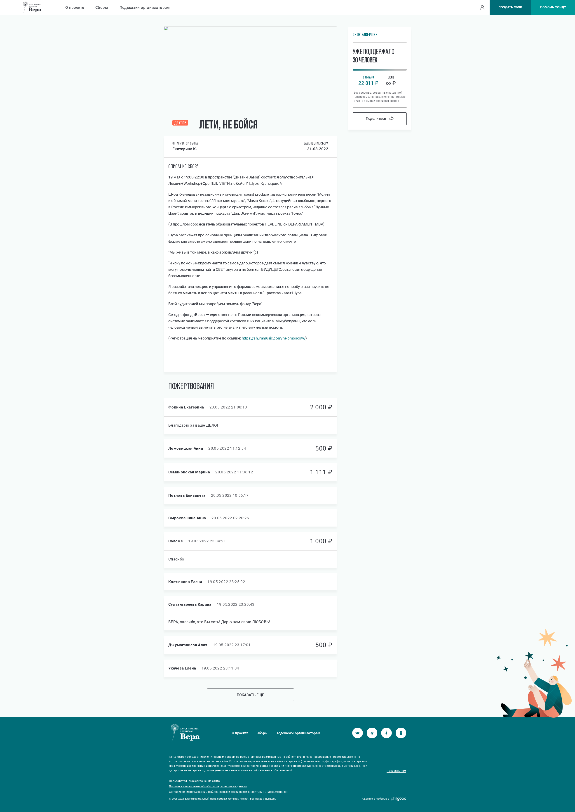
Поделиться (376, 118)
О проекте (74, 7)
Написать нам (396, 770)
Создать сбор (510, 7)
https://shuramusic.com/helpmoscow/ (273, 338)
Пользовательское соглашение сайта (194, 781)
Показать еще (250, 695)
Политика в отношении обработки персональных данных (208, 786)
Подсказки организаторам (145, 7)
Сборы (101, 7)
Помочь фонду (553, 7)
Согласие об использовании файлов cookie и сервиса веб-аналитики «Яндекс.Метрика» (228, 791)
